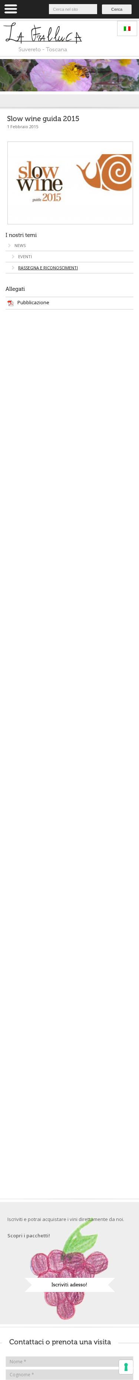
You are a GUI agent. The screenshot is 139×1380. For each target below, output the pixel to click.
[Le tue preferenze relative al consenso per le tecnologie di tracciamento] (126, 1367)
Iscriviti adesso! (69, 1285)
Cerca (116, 9)
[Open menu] (10, 8)
